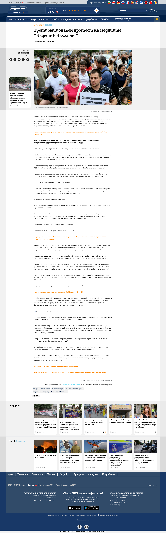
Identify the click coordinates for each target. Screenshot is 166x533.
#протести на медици (74, 389)
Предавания (108, 474)
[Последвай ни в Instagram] (86, 526)
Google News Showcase (71, 385)
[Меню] (157, 19)
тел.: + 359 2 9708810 (118, 498)
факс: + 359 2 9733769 (118, 500)
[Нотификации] (151, 10)
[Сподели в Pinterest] (23, 59)
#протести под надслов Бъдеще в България (50, 392)
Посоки (51, 474)
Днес (10, 474)
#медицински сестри (41, 389)
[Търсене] (146, 10)
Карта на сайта (83, 520)
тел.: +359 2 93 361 (49, 498)
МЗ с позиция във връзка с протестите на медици (56, 366)
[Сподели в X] (14, 59)
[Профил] (156, 10)
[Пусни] (96, 10)
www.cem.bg (115, 505)
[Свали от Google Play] (91, 508)
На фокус (64, 474)
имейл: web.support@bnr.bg (45, 500)
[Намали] (110, 112)
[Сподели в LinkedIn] (19, 59)
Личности (37, 474)
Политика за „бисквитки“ (109, 515)
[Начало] (18, 8)
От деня (39, 25)
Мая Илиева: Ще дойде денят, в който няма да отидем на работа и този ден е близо (71, 372)
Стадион (93, 474)
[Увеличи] (107, 112)
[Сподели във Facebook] (10, 59)
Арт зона (79, 474)
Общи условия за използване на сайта (61, 515)
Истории (22, 474)
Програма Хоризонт (45, 41)
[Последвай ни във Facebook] (79, 526)
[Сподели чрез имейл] (27, 59)
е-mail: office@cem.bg (118, 502)
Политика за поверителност (86, 515)
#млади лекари (57, 389)
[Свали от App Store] (74, 508)
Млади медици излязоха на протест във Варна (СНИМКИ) (58, 292)
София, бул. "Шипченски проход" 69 (124, 496)
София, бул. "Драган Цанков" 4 (44, 496)
